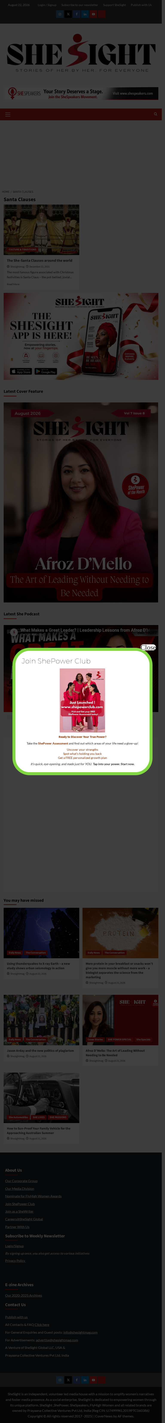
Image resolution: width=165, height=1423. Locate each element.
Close (148, 647)
